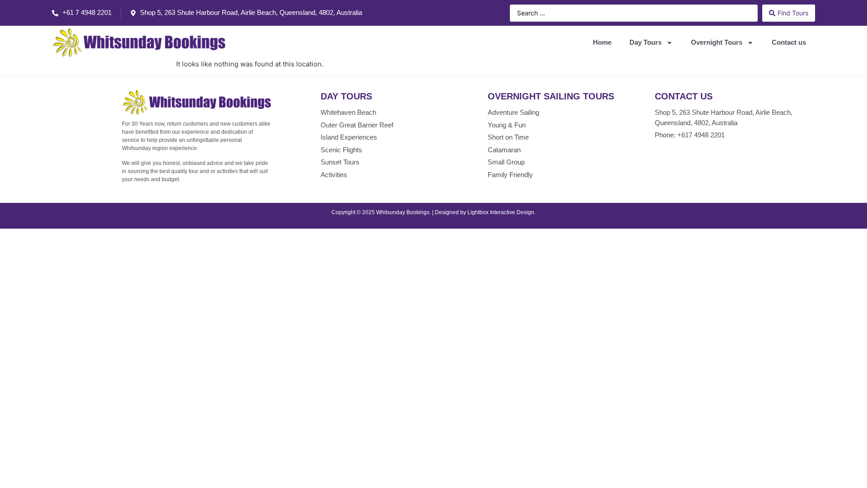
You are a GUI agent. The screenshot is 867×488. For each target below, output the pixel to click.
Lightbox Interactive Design (500, 212)
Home (602, 42)
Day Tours (645, 42)
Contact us (789, 42)
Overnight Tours (716, 42)
